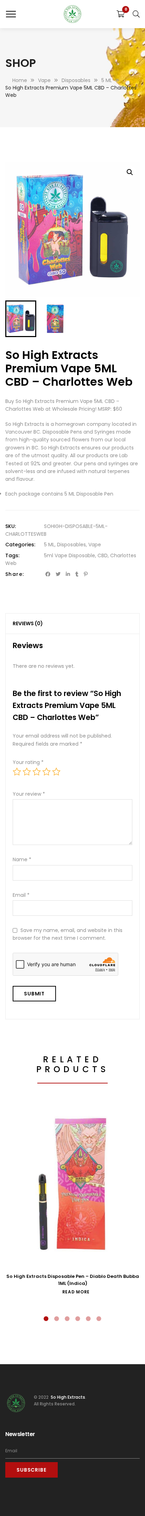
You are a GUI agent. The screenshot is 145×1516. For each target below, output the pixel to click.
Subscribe (31, 1469)
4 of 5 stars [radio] (46, 772)
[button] (130, 172)
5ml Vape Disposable (69, 555)
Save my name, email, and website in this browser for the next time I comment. (67, 934)
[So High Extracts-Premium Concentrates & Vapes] (72, 14)
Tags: (12, 555)
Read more (76, 1292)
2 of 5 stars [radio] (27, 772)
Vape (94, 544)
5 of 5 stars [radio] (56, 772)
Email (21, 895)
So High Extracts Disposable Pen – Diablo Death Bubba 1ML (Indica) (72, 1280)
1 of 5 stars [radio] (17, 772)
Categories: (20, 544)
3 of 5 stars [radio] (36, 772)
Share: (14, 574)
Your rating (28, 762)
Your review (29, 793)
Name (22, 859)
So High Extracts (67, 1397)
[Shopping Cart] (120, 14)
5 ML (49, 544)
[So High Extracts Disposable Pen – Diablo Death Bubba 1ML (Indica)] (72, 1184)
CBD (102, 555)
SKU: (10, 526)
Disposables (71, 544)
